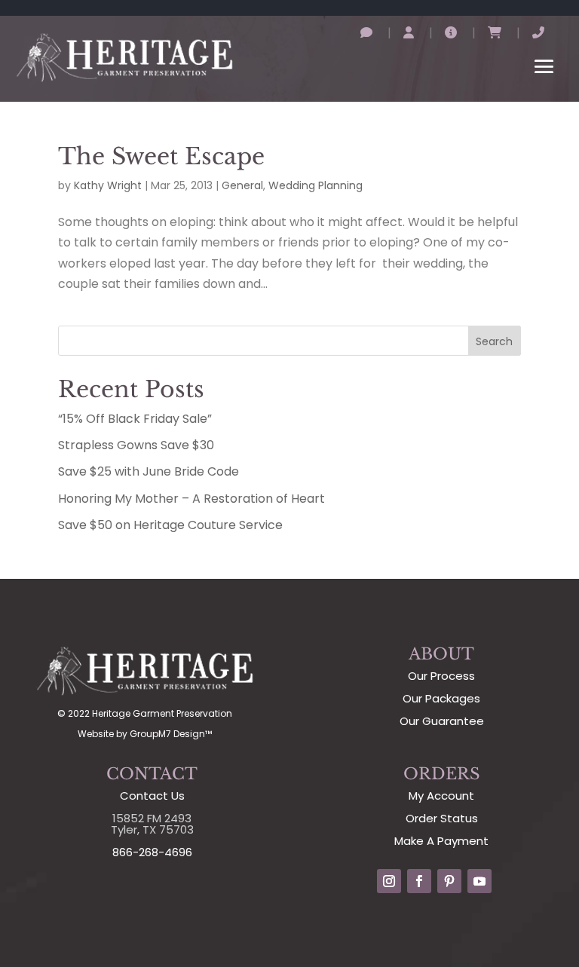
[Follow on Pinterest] (449, 881)
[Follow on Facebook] (419, 881)
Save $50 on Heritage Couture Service (170, 525)
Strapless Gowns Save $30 (136, 445)
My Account (441, 795)
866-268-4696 (152, 852)
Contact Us (152, 795)
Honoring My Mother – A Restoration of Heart (191, 498)
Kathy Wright (108, 185)
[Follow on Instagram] (389, 881)
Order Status (442, 818)
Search (494, 341)
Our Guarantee (442, 721)
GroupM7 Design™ (171, 733)
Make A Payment (441, 841)
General (242, 185)
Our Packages (441, 698)
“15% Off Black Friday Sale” (135, 418)
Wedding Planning (315, 185)
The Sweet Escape (161, 156)
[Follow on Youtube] (479, 881)
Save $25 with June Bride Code (148, 471)
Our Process (441, 676)
